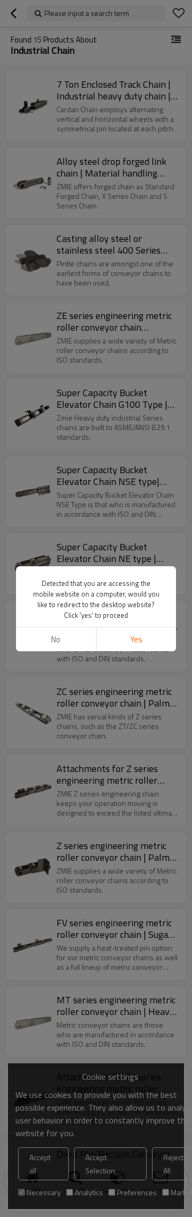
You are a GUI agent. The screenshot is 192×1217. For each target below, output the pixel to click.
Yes (136, 639)
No (55, 639)
